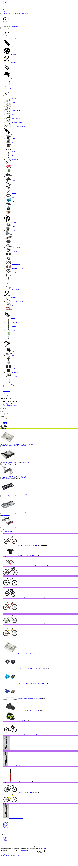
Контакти (5, 5)
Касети (13, 226)
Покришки (14, 142)
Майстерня (5, 1)
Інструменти (13, 62)
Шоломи (13, 351)
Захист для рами (15, 205)
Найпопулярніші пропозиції (6, 531)
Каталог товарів (4, 27)
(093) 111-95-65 (10, 855)
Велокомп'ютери (15, 209)
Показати (5, 422)
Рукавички (14, 359)
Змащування (14, 322)
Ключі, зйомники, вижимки (17, 301)
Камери (13, 147)
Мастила (13, 70)
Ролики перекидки (16, 255)
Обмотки (14, 172)
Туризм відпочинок (7, 89)
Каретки (13, 238)
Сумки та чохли (15, 180)
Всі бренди (5, 841)
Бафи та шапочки (15, 372)
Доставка (5, 3)
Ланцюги (14, 230)
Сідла (13, 176)
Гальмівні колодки (16, 264)
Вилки (13, 285)
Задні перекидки (15, 251)
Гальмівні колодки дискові (17, 268)
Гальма (13, 259)
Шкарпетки (14, 376)
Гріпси (13, 167)
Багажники (14, 188)
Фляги (13, 155)
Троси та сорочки (15, 289)
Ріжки (13, 197)
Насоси (13, 151)
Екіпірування (14, 78)
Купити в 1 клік (11, 445)
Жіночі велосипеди (16, 110)
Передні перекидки (16, 247)
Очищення (14, 326)
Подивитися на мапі (25, 850)
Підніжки (14, 193)
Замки (13, 163)
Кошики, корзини (15, 214)
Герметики (14, 339)
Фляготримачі (15, 159)
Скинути (5, 423)
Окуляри (13, 355)
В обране (7, 446)
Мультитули (14, 305)
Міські (13, 106)
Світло (13, 138)
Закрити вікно (15, 26)
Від (1, 409)
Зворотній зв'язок (6, 20)
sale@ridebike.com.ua (41, 848)
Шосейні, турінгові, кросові (17, 122)
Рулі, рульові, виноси (16, 276)
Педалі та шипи (15, 272)
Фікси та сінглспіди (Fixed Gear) (18, 126)
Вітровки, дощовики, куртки (18, 363)
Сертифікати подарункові (8, 88)
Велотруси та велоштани (17, 368)
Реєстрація (5, 10)
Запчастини (13, 54)
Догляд (13, 330)
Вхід (4, 11)
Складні (13, 114)
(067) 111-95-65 (3, 855)
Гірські (13, 102)
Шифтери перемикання (17, 243)
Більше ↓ (2, 833)
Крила (13, 184)
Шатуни (13, 234)
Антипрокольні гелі (16, 334)
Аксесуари (13, 46)
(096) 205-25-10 (17, 855)
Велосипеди (13, 38)
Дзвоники (14, 201)
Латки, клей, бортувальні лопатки (19, 309)
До (6, 409)
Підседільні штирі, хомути (17, 280)
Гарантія (4, 4)
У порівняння (24, 445)
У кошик (31, 444)
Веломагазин (5, 2)
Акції (12, 86)
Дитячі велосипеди (16, 118)
